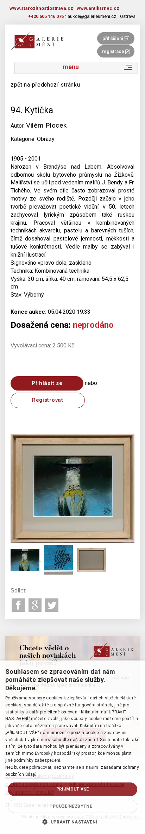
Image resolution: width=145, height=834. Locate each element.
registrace (113, 51)
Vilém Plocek (46, 125)
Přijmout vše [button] (72, 789)
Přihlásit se (47, 383)
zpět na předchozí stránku (45, 84)
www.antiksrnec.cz (98, 8)
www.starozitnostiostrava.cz (41, 8)
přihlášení (113, 38)
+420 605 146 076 (46, 16)
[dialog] (72, 747)
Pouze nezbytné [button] (73, 806)
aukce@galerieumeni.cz (92, 16)
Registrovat (47, 400)
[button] (72, 822)
